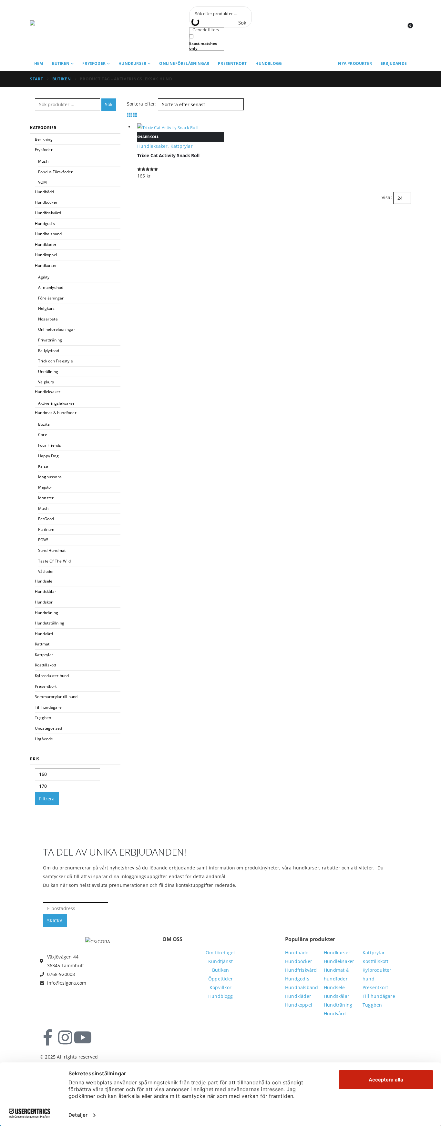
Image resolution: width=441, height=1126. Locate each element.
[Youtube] (83, 1038)
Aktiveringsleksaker (56, 403)
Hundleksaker (47, 391)
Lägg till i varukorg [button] (403, 127)
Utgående (44, 739)
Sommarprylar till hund (56, 696)
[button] (129, 115)
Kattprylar (44, 654)
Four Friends (49, 445)
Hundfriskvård (48, 213)
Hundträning (46, 612)
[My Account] (393, 28)
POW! (43, 540)
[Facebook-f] (48, 1038)
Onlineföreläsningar (184, 63)
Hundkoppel (46, 255)
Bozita (44, 424)
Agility (43, 277)
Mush (43, 161)
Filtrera (47, 799)
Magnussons (50, 477)
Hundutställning (49, 623)
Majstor (45, 487)
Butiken (60, 63)
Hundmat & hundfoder (56, 412)
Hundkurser (132, 63)
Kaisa (43, 466)
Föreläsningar (51, 298)
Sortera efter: (142, 104)
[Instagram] (65, 1038)
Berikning (44, 139)
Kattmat (42, 644)
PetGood (46, 519)
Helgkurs (46, 308)
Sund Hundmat (52, 550)
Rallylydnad (48, 350)
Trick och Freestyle (55, 361)
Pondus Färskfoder (55, 172)
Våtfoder (46, 571)
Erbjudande (394, 63)
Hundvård (44, 633)
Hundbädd (44, 192)
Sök (108, 104)
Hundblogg (268, 63)
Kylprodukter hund (52, 675)
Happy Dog (48, 456)
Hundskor (44, 602)
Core (42, 434)
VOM (42, 182)
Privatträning (50, 340)
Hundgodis (45, 223)
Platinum (46, 529)
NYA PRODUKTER (355, 63)
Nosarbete (48, 319)
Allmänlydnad (50, 287)
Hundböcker (46, 202)
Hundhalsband (48, 234)
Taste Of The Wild (54, 561)
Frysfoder (94, 63)
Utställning (48, 371)
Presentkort (232, 63)
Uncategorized (48, 728)
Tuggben (43, 717)
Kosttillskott (45, 665)
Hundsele (44, 581)
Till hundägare (48, 707)
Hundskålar (45, 591)
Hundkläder (45, 244)
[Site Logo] (59, 28)
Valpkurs (46, 382)
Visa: (387, 197)
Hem (38, 63)
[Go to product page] (180, 127)
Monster (46, 498)
